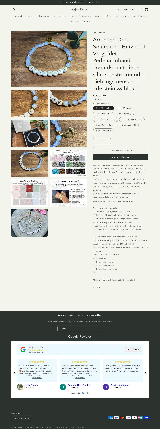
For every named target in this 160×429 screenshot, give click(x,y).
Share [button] (98, 288)
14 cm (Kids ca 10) (103, 131)
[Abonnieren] (99, 329)
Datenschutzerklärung (62, 427)
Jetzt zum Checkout (121, 157)
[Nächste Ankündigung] (148, 2)
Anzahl (95, 136)
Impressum (81, 427)
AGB (73, 427)
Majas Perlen (21, 427)
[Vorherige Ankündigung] (12, 2)
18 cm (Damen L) (124, 114)
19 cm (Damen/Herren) (105, 119)
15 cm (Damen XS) (103, 108)
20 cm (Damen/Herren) (132, 119)
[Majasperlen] (23, 349)
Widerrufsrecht (47, 427)
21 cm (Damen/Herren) (105, 125)
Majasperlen (36, 347)
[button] (14, 9)
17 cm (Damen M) (103, 114)
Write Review (133, 350)
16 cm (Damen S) (125, 108)
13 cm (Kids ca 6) (129, 125)
